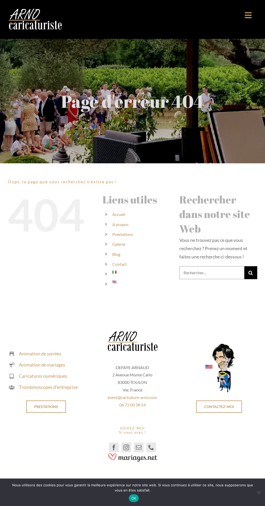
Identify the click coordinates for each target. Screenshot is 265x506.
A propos (120, 224)
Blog (116, 254)
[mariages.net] (132, 455)
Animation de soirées (40, 353)
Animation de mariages (42, 365)
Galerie (118, 244)
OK (133, 498)
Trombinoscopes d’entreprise (48, 387)
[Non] (258, 492)
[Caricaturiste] (35, 10)
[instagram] (126, 447)
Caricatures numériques (43, 376)
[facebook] (114, 447)
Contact (119, 264)
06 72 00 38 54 (132, 404)
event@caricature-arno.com (132, 397)
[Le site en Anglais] (219, 345)
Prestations (122, 234)
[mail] (139, 447)
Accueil (118, 214)
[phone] (151, 447)
